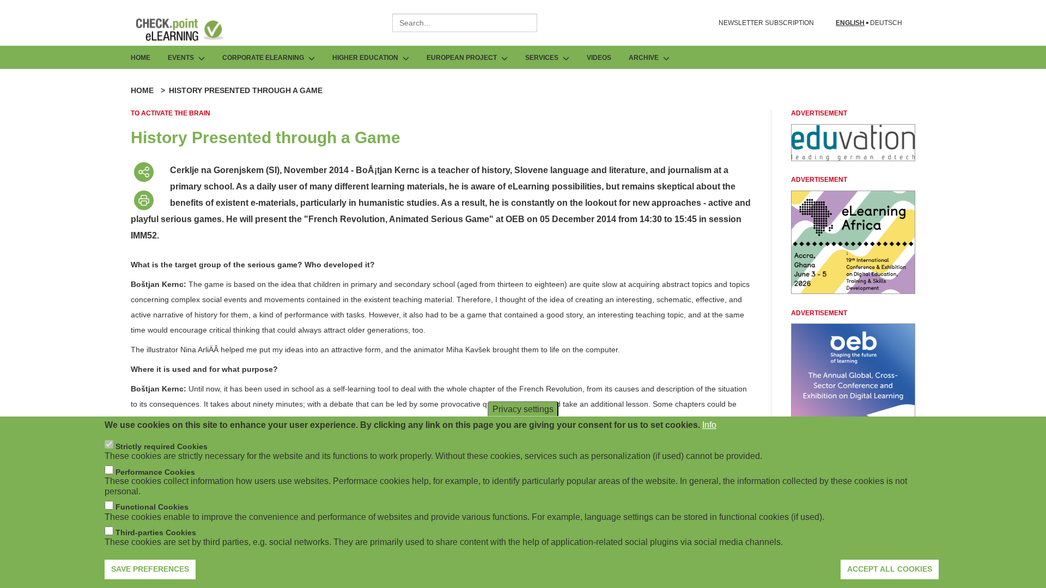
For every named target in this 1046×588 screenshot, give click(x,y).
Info (709, 425)
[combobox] (464, 23)
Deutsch (886, 23)
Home (140, 58)
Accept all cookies (889, 569)
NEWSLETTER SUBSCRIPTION (766, 23)
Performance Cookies (155, 471)
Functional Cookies (151, 507)
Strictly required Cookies (161, 446)
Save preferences (150, 569)
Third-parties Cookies (155, 532)
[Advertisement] (853, 158)
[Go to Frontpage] (187, 29)
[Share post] (144, 172)
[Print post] (144, 200)
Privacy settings (523, 409)
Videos (599, 58)
